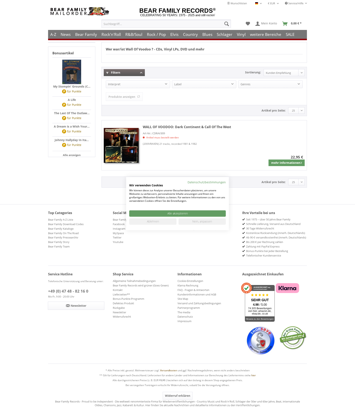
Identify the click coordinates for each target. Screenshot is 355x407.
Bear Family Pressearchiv (63, 237)
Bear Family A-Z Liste (60, 219)
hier (253, 375)
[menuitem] (166, 24)
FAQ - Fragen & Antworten (193, 290)
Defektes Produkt (123, 303)
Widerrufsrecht (122, 316)
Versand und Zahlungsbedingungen (199, 303)
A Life (72, 100)
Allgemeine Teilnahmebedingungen (134, 281)
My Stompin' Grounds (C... (71, 86)
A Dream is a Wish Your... (72, 126)
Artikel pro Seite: (274, 110)
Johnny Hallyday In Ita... (72, 140)
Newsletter (119, 312)
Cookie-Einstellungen (190, 281)
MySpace (118, 233)
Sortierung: (253, 72)
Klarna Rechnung (188, 285)
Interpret (114, 84)
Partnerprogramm (189, 308)
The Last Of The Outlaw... (72, 113)
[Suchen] (226, 24)
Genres (245, 84)
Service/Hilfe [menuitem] (296, 3)
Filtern (115, 72)
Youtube (118, 242)
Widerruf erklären (177, 396)
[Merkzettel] (248, 24)
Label (178, 84)
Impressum (184, 321)
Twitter (117, 237)
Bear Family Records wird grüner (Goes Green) (141, 285)
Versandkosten (168, 370)
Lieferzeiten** (121, 294)
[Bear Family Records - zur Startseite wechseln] (80, 11)
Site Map (183, 299)
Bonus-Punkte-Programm (128, 299)
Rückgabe (119, 308)
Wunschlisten (238, 3)
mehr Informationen (285, 163)
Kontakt (118, 290)
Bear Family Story (58, 242)
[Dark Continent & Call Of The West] (121, 145)
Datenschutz (185, 316)
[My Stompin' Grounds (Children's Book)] (71, 72)
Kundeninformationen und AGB (197, 294)
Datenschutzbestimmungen (207, 182)
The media (184, 312)
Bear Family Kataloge (61, 228)
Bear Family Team (59, 246)
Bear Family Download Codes (66, 224)
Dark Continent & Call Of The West (187, 127)
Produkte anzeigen (121, 97)
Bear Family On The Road (63, 233)
